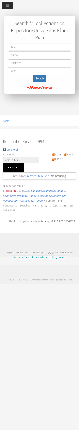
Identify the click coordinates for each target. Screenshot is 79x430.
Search (39, 78)
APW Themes (34, 279)
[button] (13, 167)
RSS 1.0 (70, 154)
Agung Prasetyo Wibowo (61, 279)
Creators (30, 176)
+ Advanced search (39, 87)
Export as (8, 154)
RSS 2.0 (58, 159)
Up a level (12, 149)
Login (6, 121)
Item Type (43, 176)
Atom (57, 154)
